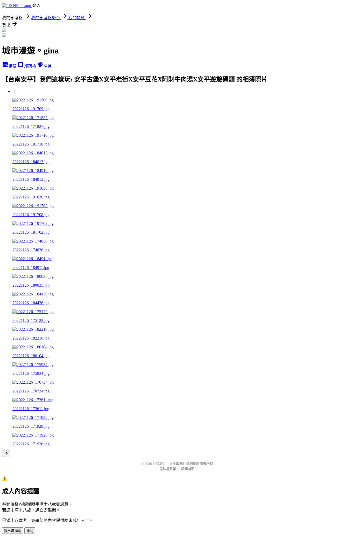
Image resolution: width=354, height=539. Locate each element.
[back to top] (6, 454)
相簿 (13, 66)
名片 (48, 66)
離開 (29, 531)
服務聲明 (188, 469)
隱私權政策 (167, 469)
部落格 (30, 66)
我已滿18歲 (12, 531)
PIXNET (158, 464)
